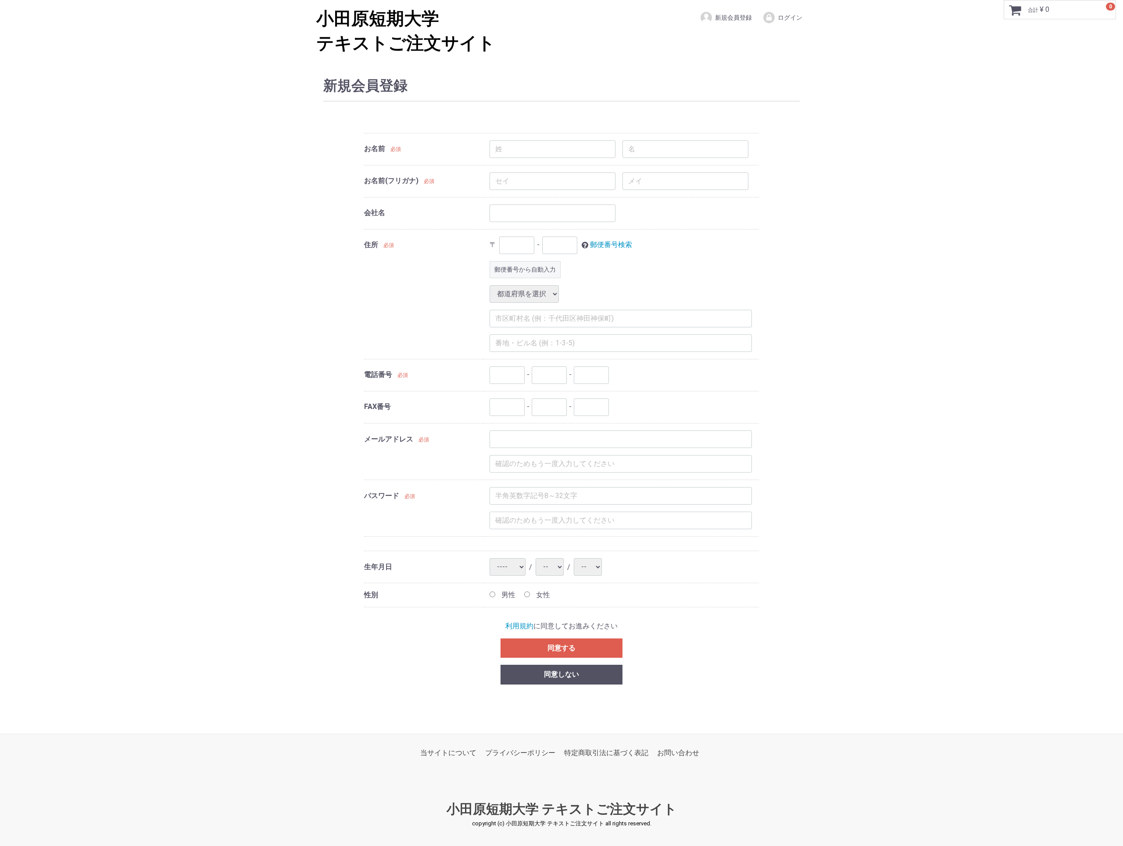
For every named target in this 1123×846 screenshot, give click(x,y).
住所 (371, 244)
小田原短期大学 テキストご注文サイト (562, 809)
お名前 (374, 148)
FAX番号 (377, 406)
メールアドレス (388, 439)
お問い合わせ (678, 753)
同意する (561, 648)
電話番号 (378, 374)
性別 (371, 595)
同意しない (561, 674)
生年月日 (378, 567)
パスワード (381, 495)
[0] (1015, 10)
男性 (507, 595)
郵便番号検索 (611, 244)
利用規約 (519, 626)
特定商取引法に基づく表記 (606, 753)
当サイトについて (448, 753)
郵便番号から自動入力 (525, 269)
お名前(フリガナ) (391, 180)
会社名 (374, 212)
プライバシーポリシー (520, 753)
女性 (542, 595)
